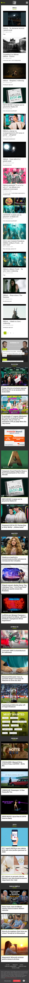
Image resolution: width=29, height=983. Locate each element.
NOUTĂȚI (14, 533)
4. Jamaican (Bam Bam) (19, 722)
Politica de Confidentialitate (10, 966)
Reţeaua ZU (15, 964)
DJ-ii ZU (7, 964)
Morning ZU (14, 343)
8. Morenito (18, 729)
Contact (21, 964)
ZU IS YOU (14, 364)
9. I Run (5, 733)
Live (3, 2)
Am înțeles (17, 980)
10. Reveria (13, 733)
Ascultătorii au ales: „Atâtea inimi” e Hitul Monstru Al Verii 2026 (13, 353)
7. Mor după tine (7, 729)
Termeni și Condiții (15, 967)
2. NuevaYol (14, 718)
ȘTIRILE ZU (14, 627)
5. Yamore (5, 725)
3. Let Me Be (6, 722)
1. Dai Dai (5, 718)
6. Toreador (15, 725)
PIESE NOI (14, 738)
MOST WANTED (13, 714)
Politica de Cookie (22, 966)
